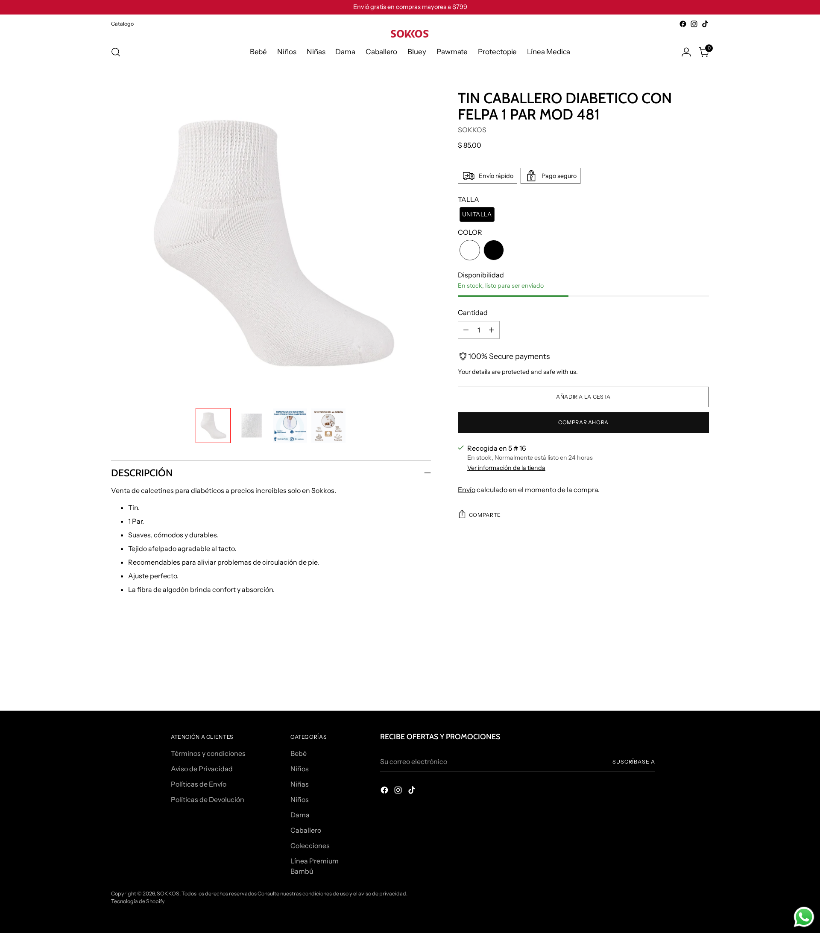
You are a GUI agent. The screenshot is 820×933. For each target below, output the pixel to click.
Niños (299, 768)
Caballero (305, 830)
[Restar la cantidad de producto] (466, 329)
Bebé (298, 753)
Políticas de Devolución (207, 799)
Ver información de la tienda (506, 468)
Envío (466, 489)
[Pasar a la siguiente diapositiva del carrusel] (701, 681)
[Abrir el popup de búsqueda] (115, 52)
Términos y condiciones (208, 753)
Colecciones (310, 845)
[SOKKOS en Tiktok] (705, 24)
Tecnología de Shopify (138, 901)
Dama (300, 815)
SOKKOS (472, 129)
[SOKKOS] (410, 34)
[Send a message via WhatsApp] (804, 917)
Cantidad (473, 312)
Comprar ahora (583, 422)
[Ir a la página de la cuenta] (686, 52)
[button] (213, 425)
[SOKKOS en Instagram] (694, 24)
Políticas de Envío (198, 784)
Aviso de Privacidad (202, 768)
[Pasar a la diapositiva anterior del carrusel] (682, 681)
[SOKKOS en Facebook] (683, 24)
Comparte (485, 515)
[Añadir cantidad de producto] (491, 329)
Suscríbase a (633, 761)
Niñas (299, 784)
